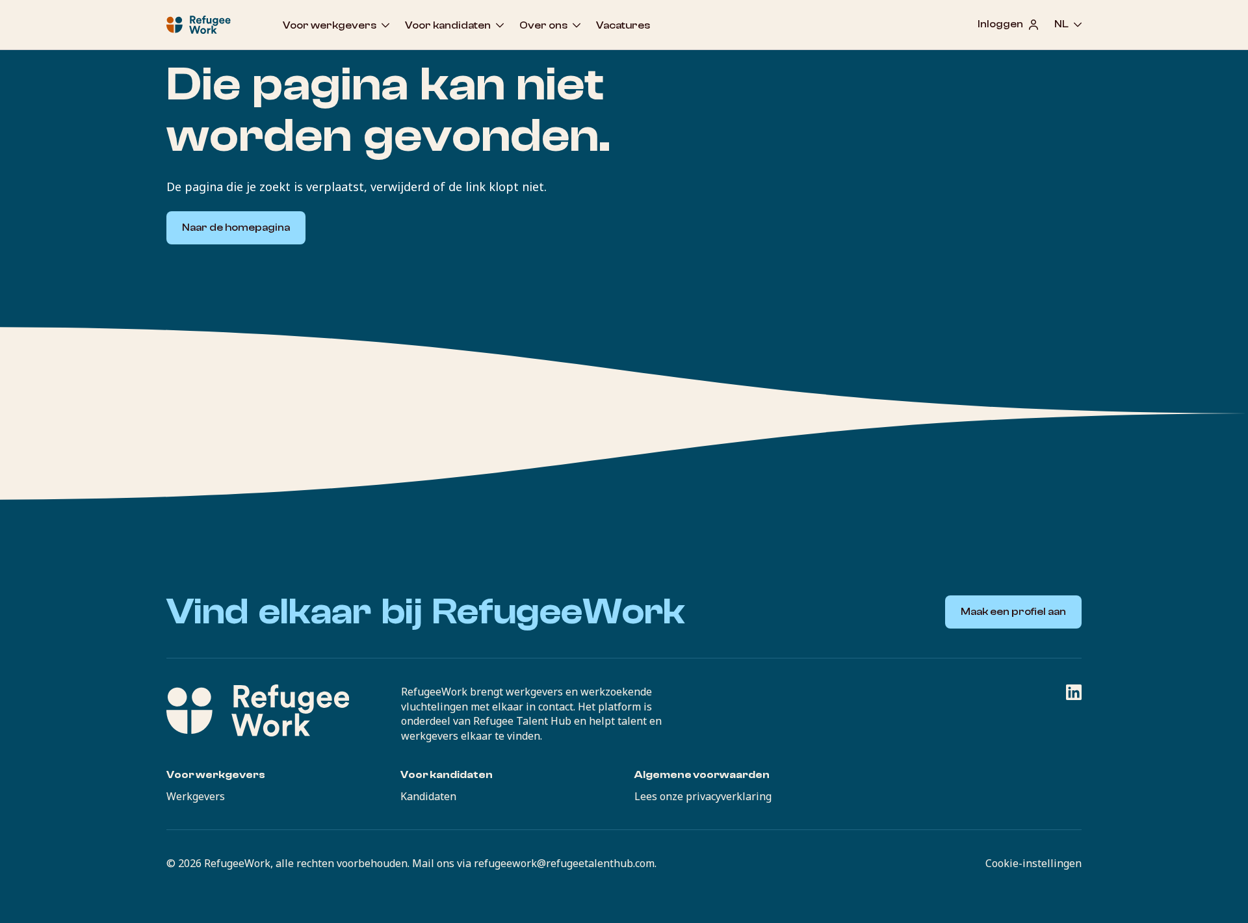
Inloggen (1000, 24)
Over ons (543, 25)
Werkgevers (195, 796)
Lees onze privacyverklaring (703, 796)
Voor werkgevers (329, 25)
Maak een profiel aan (1013, 612)
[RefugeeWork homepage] (198, 25)
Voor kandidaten (448, 25)
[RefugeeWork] (257, 710)
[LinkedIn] (1074, 692)
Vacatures (623, 25)
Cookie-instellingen (1033, 863)
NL (1061, 24)
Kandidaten (428, 796)
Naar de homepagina (236, 227)
